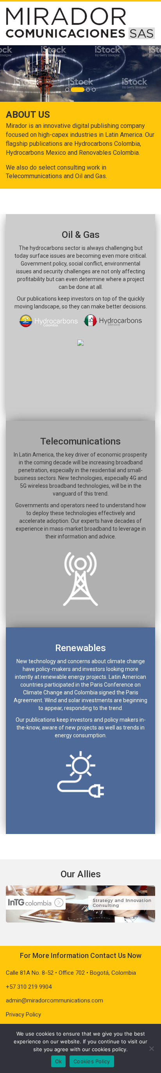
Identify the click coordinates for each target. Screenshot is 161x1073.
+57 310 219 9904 (29, 986)
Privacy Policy (23, 1014)
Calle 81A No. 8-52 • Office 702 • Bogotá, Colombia (71, 972)
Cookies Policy (91, 1061)
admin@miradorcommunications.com (54, 1000)
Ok (58, 1061)
